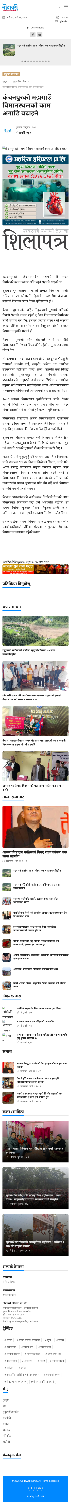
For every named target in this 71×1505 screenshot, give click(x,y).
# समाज (60, 1340)
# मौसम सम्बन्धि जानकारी (28, 1340)
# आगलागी (27, 1360)
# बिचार (41, 1360)
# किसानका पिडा (32, 1353)
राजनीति (7, 1418)
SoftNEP (39, 1496)
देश (4, 1406)
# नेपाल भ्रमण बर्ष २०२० (15, 1381)
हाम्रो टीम (7, 1441)
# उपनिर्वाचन (10, 1347)
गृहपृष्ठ (4, 81)
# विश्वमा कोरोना (12, 1353)
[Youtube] (39, 34)
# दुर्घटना (23, 1367)
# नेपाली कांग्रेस (57, 1360)
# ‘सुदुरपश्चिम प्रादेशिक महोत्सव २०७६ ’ (21, 1374)
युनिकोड (7, 1436)
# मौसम (8, 1340)
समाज (6, 1424)
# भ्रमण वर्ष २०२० (52, 1374)
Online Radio (36, 27)
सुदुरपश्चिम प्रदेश (19, 81)
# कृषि (48, 1340)
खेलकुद (6, 1430)
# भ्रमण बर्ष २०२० (53, 1353)
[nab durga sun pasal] (35, 569)
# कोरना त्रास (27, 1347)
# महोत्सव (9, 1367)
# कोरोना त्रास (44, 1347)
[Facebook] (33, 34)
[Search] (58, 6)
